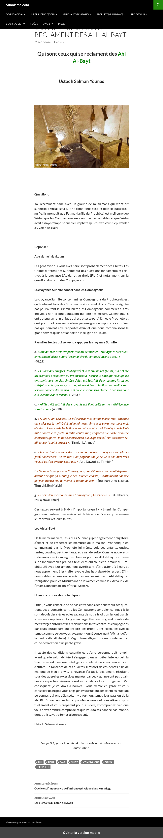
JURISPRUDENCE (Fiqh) (42, 14)
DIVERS (46, 23)
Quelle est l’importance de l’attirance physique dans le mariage (72, 786)
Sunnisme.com (17, 5)
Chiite (74, 762)
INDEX (61, 23)
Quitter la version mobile (81, 833)
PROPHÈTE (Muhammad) (110, 14)
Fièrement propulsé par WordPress (24, 822)
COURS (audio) (14, 23)
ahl (40, 762)
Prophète (43, 767)
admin (60, 42)
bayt (62, 762)
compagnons (91, 762)
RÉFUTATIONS (138, 14)
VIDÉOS (34, 23)
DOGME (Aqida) (14, 14)
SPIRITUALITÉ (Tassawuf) (75, 14)
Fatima (109, 762)
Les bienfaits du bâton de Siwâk (53, 800)
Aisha (51, 762)
